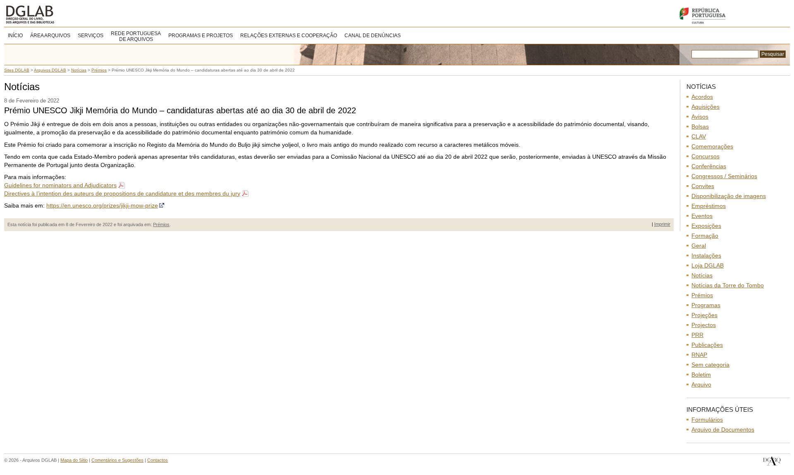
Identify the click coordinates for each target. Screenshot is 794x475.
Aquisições (705, 106)
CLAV (698, 136)
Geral (698, 245)
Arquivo (701, 384)
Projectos (703, 325)
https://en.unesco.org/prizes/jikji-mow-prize (102, 205)
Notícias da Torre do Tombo (727, 285)
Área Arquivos (50, 35)
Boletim (701, 374)
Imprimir (662, 224)
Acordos (702, 96)
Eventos (702, 215)
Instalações (706, 255)
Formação (704, 235)
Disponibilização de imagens (728, 196)
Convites (702, 186)
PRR (697, 335)
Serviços (90, 35)
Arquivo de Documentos (722, 429)
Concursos (705, 156)
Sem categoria (710, 364)
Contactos (157, 460)
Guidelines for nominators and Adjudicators (60, 185)
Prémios (161, 224)
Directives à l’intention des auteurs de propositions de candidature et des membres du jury (122, 193)
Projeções (704, 315)
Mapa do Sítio (74, 460)
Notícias (702, 275)
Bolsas (700, 126)
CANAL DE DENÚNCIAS (372, 35)
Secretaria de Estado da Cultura (732, 15)
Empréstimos (708, 206)
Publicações (707, 344)
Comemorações (712, 146)
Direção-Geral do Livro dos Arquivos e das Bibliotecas (772, 461)
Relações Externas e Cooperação (288, 35)
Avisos (699, 116)
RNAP (699, 354)
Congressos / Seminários (724, 176)
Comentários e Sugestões (117, 460)
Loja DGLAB (707, 265)
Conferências (708, 166)
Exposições (706, 225)
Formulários (707, 419)
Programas (705, 305)
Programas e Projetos (200, 35)
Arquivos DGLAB (57, 14)
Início (15, 35)
